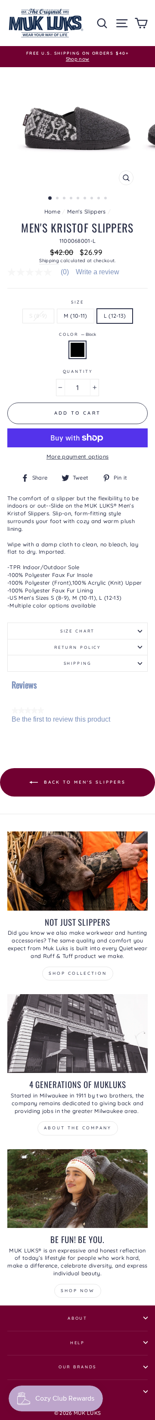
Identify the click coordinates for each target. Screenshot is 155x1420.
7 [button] (92, 199)
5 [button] (79, 199)
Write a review (97, 272)
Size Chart (77, 630)
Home (52, 211)
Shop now (78, 1290)
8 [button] (99, 199)
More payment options (77, 456)
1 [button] (50, 198)
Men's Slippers (86, 211)
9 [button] (106, 199)
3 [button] (65, 199)
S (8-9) (38, 315)
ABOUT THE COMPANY (78, 1128)
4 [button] (72, 199)
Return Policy (77, 647)
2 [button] (58, 199)
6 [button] (86, 199)
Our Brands (78, 1366)
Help (77, 1342)
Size (77, 301)
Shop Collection (78, 973)
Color (77, 334)
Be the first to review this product (61, 719)
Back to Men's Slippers (83, 782)
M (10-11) (75, 315)
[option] (77, 56)
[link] (41, 272)
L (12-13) (115, 315)
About (77, 1318)
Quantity (78, 371)
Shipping (49, 260)
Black (77, 349)
